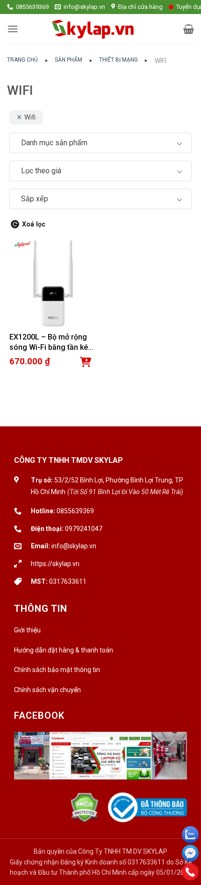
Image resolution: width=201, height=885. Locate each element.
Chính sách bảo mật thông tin (57, 669)
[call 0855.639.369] (190, 872)
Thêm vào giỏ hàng (85, 362)
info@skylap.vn (73, 546)
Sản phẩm (68, 60)
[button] (12, 28)
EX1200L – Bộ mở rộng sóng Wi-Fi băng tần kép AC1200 (50, 343)
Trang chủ (22, 60)
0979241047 (83, 528)
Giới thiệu (27, 630)
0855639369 (75, 511)
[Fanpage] (100, 762)
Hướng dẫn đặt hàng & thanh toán (63, 650)
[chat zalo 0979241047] (190, 834)
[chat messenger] (190, 853)
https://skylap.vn (55, 563)
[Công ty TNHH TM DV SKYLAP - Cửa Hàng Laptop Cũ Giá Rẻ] (93, 29)
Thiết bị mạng (118, 60)
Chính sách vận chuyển (47, 690)
